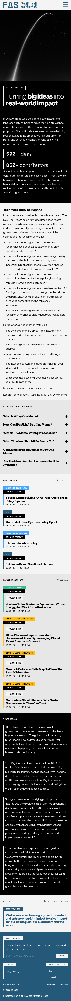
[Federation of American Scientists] (20, 5)
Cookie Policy (10, 990)
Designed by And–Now (57, 984)
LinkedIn (53, 977)
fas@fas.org (12, 971)
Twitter (53, 971)
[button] (65, 4)
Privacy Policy (11, 984)
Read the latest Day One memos (48, 394)
